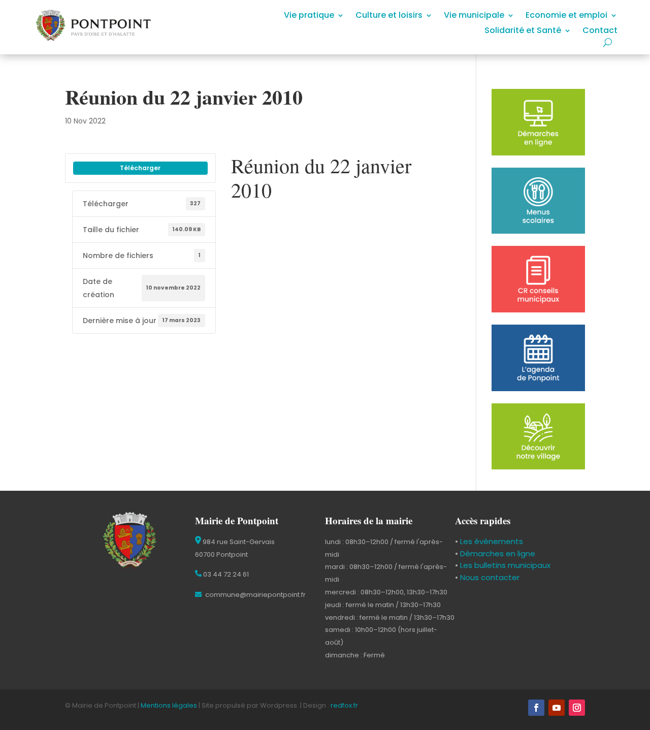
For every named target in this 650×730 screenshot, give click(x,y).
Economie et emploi (566, 16)
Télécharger (140, 168)
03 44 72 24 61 (225, 574)
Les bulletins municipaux (505, 565)
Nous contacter (488, 577)
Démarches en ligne (496, 553)
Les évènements (490, 541)
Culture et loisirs (388, 16)
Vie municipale (474, 16)
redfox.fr (344, 705)
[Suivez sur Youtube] (556, 708)
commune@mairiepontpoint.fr (255, 594)
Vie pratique (309, 16)
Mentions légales (169, 705)
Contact (600, 31)
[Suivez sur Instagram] (577, 708)
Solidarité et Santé (522, 31)
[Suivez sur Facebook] (536, 708)
